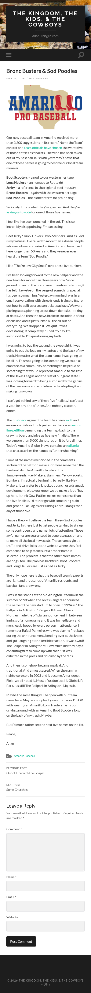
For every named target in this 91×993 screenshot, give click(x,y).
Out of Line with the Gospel (25, 771)
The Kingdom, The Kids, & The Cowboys (45, 19)
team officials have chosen (43, 148)
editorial (73, 445)
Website (12, 917)
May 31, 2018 (15, 78)
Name (11, 877)
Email (11, 897)
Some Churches (17, 788)
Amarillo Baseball (24, 756)
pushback (19, 420)
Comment (14, 829)
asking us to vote (18, 212)
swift (69, 420)
